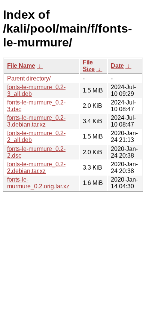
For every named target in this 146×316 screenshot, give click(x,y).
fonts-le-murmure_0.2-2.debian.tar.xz (36, 167)
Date (117, 66)
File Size (89, 65)
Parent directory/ (29, 78)
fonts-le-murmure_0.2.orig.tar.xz (38, 182)
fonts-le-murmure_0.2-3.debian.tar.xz (36, 121)
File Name (21, 66)
